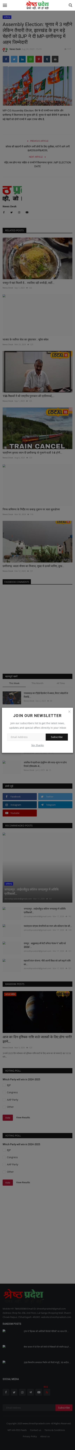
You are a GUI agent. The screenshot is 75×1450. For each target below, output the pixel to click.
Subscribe (57, 737)
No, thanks (37, 745)
